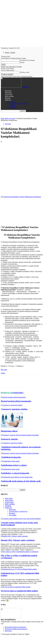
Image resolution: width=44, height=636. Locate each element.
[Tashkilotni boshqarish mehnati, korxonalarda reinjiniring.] (11, 443)
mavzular (12, 118)
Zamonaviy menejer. (9, 439)
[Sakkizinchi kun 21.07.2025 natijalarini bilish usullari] (19, 569)
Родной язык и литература (18, 103)
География (12, 107)
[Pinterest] (19, 191)
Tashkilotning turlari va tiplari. (14, 465)
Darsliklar (7, 98)
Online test (8, 100)
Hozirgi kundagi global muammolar (16, 401)
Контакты (8, 631)
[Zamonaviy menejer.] (20, 435)
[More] (33, 191)
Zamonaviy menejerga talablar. (14, 409)
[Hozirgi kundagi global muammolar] (13, 397)
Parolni (22, 62)
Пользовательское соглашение (15, 627)
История (12, 105)
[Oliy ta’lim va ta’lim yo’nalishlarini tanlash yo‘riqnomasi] (19, 551)
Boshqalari (7, 393)
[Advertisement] (22, 165)
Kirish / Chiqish (10, 52)
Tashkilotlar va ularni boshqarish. (15, 473)
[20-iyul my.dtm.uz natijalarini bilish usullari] (15, 587)
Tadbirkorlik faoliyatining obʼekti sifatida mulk (21, 481)
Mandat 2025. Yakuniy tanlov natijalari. (18, 540)
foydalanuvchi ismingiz (27, 60)
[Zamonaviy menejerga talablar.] (11, 405)
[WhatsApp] (26, 191)
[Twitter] (11, 191)
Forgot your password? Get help (11, 66)
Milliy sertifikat (9, 96)
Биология (12, 102)
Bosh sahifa (8, 90)
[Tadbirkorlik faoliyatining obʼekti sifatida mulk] (17, 477)
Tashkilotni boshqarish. (11, 457)
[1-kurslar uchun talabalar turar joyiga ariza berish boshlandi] (21, 518)
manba (3, 373)
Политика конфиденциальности (16, 629)
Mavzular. (4, 369)
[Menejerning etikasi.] (12, 427)
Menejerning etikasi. (9, 431)
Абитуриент (8, 92)
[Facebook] (4, 191)
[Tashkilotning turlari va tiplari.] (10, 461)
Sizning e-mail (24, 72)
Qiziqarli (18, 393)
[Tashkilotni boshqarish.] (20, 453)
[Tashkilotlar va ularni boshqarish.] (10, 469)
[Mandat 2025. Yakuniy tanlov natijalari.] (14, 536)
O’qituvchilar (8, 94)
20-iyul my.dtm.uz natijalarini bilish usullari (19, 591)
